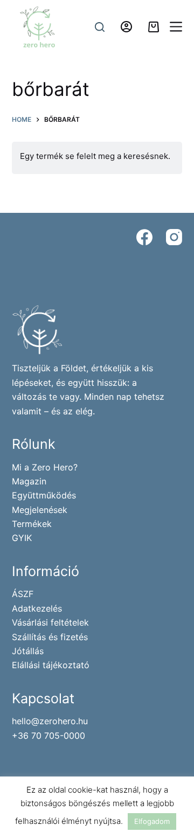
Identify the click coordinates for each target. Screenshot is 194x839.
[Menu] (176, 26)
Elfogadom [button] (152, 821)
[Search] (100, 27)
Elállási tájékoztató (50, 665)
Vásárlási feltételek (50, 622)
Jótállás (28, 651)
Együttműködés (44, 495)
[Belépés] (126, 26)
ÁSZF (22, 593)
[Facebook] (144, 237)
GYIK (22, 537)
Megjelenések (39, 509)
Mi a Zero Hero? (45, 467)
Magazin (29, 481)
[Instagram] (174, 237)
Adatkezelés (37, 608)
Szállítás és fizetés (50, 637)
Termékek (32, 523)
